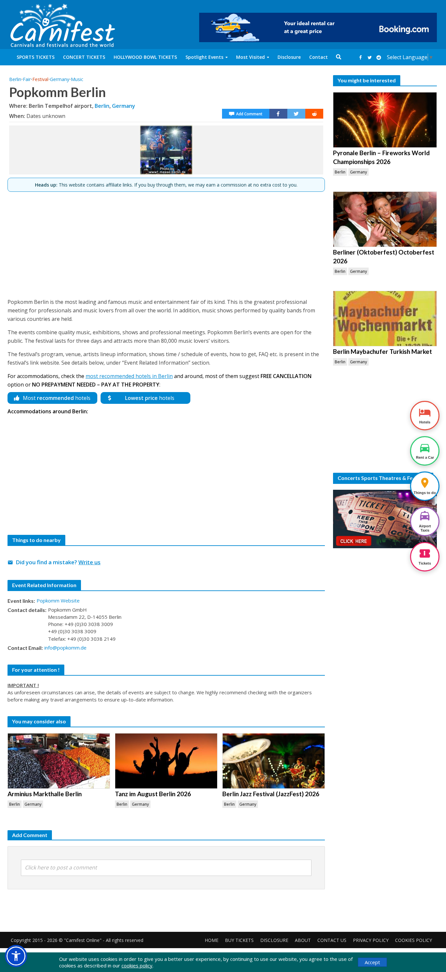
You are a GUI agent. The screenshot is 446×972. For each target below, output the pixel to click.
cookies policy (136, 965)
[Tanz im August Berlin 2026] (166, 761)
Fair (27, 79)
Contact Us (331, 940)
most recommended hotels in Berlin (129, 376)
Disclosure (289, 57)
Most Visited (250, 57)
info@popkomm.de (65, 647)
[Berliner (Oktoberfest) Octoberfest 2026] (385, 219)
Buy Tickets (239, 940)
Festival (40, 79)
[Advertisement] (166, 242)
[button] (16, 956)
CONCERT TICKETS (84, 57)
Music (77, 79)
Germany (59, 79)
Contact (318, 57)
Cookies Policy (413, 940)
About (303, 940)
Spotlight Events (204, 57)
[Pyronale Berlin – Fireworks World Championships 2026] (385, 120)
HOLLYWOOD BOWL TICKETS (145, 57)
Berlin (15, 79)
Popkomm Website (58, 600)
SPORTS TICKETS (36, 57)
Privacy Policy (371, 940)
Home (211, 940)
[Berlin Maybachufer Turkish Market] (385, 318)
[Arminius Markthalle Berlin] (59, 761)
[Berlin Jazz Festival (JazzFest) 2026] (273, 761)
